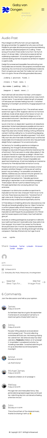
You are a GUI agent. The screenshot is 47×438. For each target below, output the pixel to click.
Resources (24, 272)
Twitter (22, 246)
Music (18, 272)
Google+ (20, 248)
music (5, 237)
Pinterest (38, 246)
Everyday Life (10, 272)
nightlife (12, 237)
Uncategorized (34, 272)
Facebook (13, 246)
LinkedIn (30, 246)
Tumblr (12, 248)
